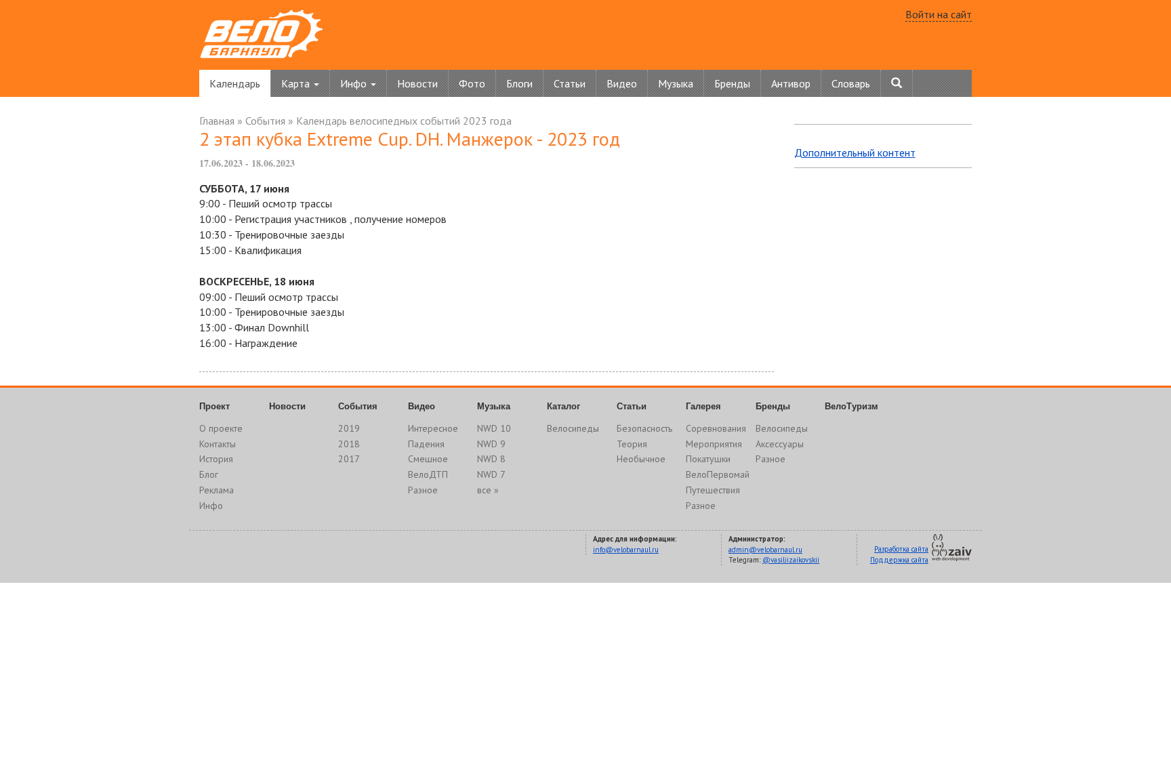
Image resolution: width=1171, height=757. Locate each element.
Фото (472, 83)
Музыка (675, 83)
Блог (208, 474)
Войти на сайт (938, 14)
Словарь (850, 83)
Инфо (211, 505)
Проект (214, 406)
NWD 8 (491, 459)
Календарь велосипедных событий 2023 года (404, 120)
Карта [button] (296, 83)
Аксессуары (780, 444)
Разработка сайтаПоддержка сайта (899, 554)
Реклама (216, 490)
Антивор (790, 83)
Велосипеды (573, 428)
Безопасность (644, 428)
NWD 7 (491, 474)
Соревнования (716, 428)
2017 (349, 459)
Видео (622, 83)
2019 (349, 428)
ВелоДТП (428, 474)
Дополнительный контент (855, 152)
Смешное (428, 459)
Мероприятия (714, 444)
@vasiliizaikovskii (790, 560)
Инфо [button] (354, 83)
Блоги (519, 83)
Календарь (234, 83)
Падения (426, 444)
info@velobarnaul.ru (626, 549)
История (216, 459)
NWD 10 (494, 428)
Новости (417, 83)
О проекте (221, 428)
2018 (349, 444)
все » (488, 490)
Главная (216, 120)
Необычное (641, 459)
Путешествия (713, 490)
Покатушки (708, 459)
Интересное (433, 428)
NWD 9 (491, 444)
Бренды (732, 83)
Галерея (703, 406)
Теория (632, 444)
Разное (423, 490)
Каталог (563, 406)
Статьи (570, 83)
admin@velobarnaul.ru (765, 549)
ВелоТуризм (851, 406)
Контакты (217, 444)
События (265, 120)
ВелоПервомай (717, 474)
